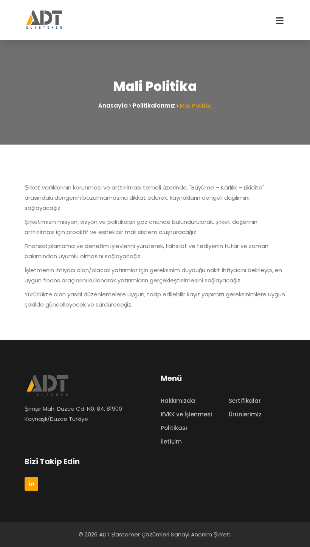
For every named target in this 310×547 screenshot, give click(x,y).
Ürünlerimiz (245, 414)
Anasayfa (113, 105)
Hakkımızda (178, 401)
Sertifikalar (245, 401)
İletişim (171, 441)
